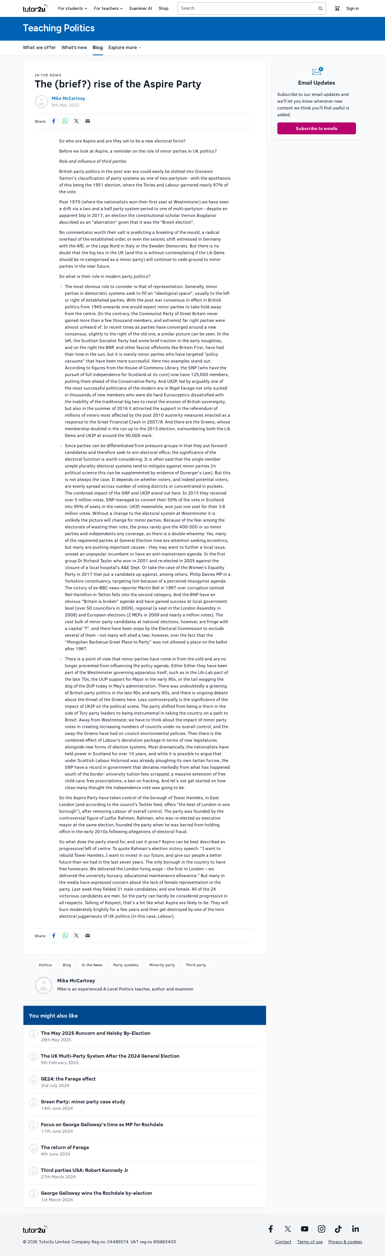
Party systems (126, 964)
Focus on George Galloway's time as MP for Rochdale (102, 1124)
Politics (45, 964)
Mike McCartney (68, 98)
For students (70, 8)
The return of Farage (65, 1147)
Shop (164, 8)
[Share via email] (87, 121)
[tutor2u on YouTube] (304, 1229)
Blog (98, 47)
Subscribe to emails (316, 128)
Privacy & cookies (345, 1241)
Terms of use (310, 1241)
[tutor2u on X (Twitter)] (288, 1229)
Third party (196, 964)
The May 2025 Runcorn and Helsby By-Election (96, 1032)
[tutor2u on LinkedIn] (355, 1229)
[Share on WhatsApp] (65, 121)
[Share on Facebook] (53, 121)
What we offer (39, 47)
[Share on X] (76, 121)
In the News (92, 964)
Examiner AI (140, 8)
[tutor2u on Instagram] (321, 1229)
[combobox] (252, 8)
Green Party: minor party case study (83, 1101)
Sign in (352, 8)
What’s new (74, 47)
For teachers (106, 8)
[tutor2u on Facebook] (271, 1229)
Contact (283, 1241)
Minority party (162, 964)
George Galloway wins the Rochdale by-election (96, 1192)
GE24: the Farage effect (68, 1078)
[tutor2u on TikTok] (338, 1229)
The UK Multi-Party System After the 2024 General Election (110, 1055)
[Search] (320, 8)
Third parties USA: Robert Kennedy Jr (84, 1170)
